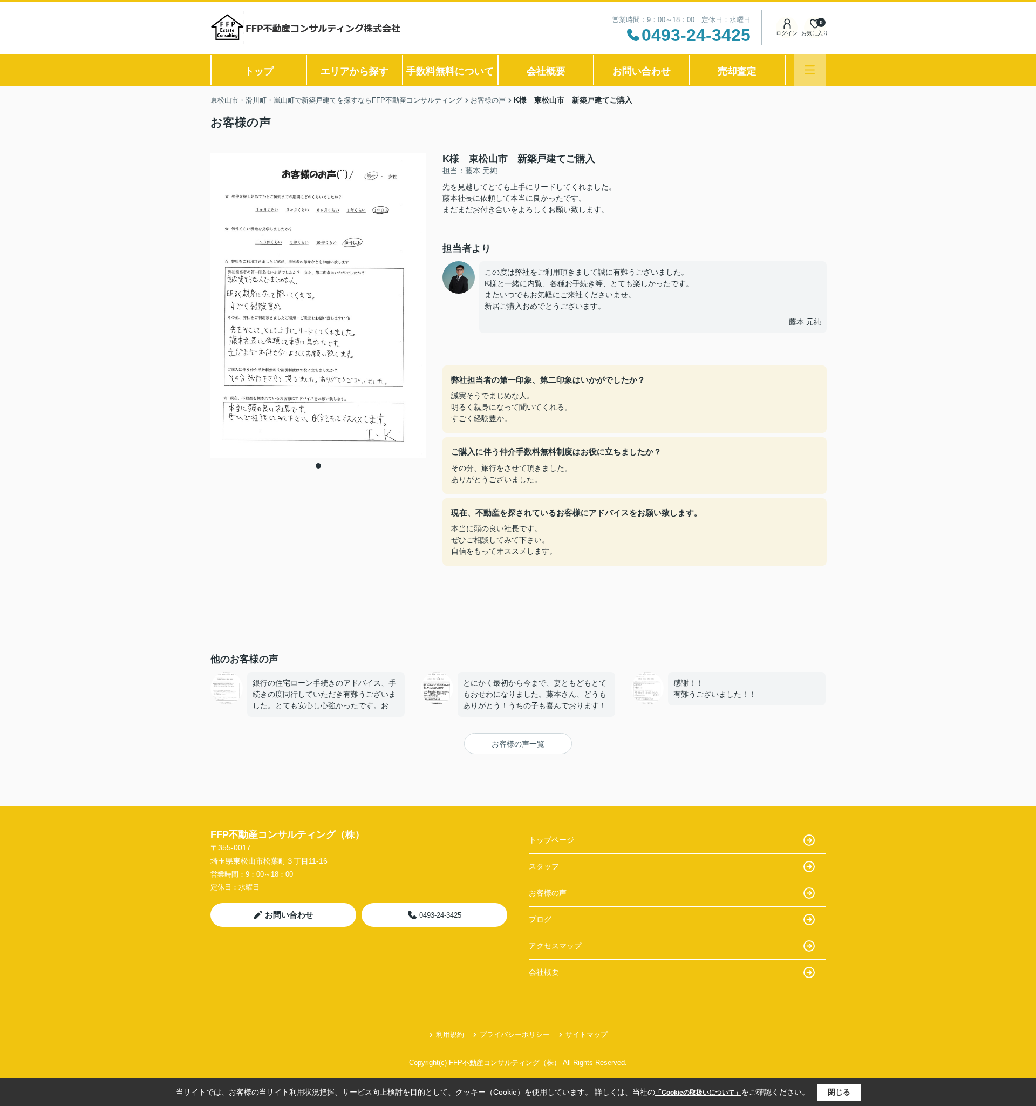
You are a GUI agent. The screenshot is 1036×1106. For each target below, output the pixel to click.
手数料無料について (450, 71)
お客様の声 (548, 892)
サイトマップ (586, 1034)
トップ (259, 71)
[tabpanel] (318, 305)
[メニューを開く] (809, 69)
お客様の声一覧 (518, 743)
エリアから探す (354, 71)
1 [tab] (318, 466)
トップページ (551, 840)
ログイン (787, 33)
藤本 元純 (805, 321)
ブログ (540, 919)
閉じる (839, 1092)
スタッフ (544, 866)
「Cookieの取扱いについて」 (698, 1092)
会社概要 (546, 71)
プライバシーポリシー (515, 1034)
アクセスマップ (555, 945)
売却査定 (737, 71)
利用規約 (450, 1034)
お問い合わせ (641, 71)
